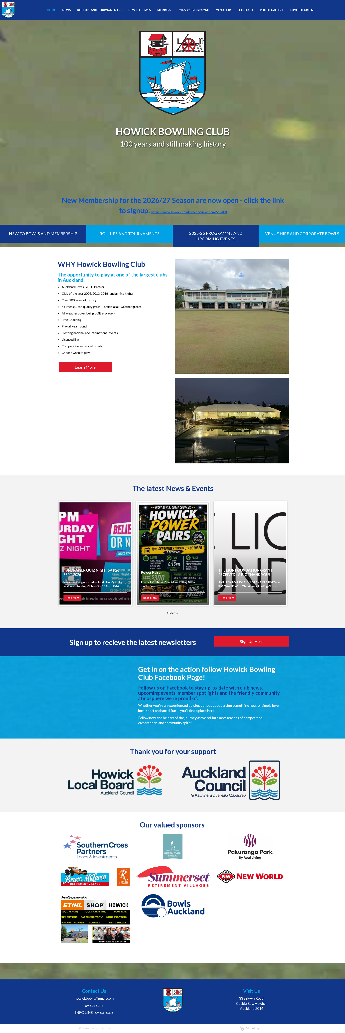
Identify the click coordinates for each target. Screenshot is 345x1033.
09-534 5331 (94, 1005)
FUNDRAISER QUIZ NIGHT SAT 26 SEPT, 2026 (91, 572)
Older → (173, 613)
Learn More (85, 367)
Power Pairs (150, 572)
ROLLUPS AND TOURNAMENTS (130, 233)
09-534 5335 (104, 1012)
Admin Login (252, 1028)
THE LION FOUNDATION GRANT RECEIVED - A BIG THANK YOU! (245, 572)
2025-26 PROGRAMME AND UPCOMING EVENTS (215, 236)
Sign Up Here (252, 641)
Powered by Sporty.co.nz (94, 1028)
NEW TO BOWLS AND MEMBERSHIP (43, 233)
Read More (72, 597)
